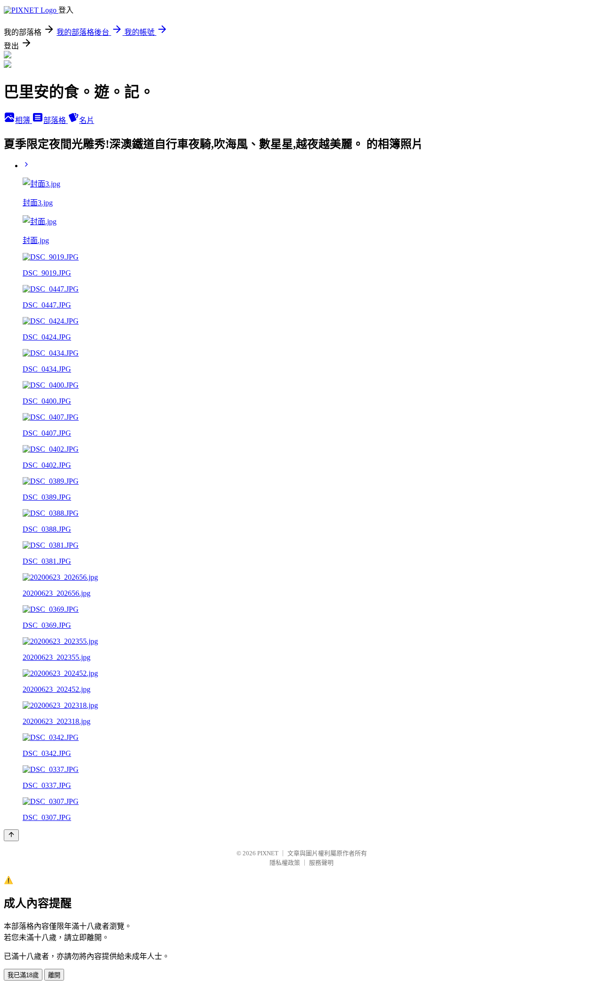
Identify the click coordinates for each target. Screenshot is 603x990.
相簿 (23, 120)
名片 (86, 120)
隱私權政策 (284, 862)
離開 (54, 975)
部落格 (55, 120)
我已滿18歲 (23, 975)
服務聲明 (321, 862)
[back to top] (11, 835)
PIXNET (267, 853)
